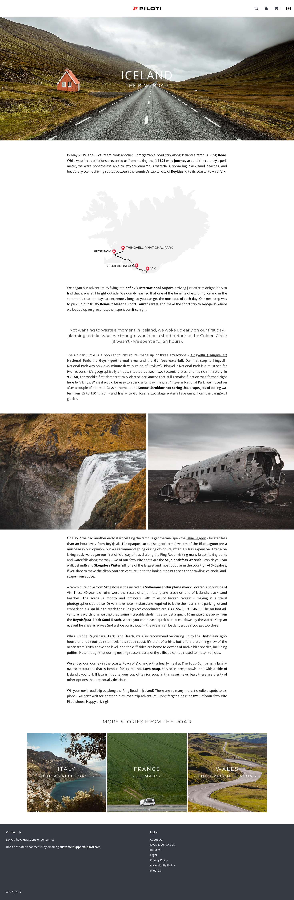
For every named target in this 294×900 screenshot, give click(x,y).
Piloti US (155, 870)
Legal (153, 855)
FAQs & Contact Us (162, 844)
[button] (144, 810)
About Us (156, 839)
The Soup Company (197, 663)
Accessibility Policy (162, 865)
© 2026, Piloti (13, 892)
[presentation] (21, 773)
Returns (155, 850)
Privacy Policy (159, 860)
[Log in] (266, 8)
